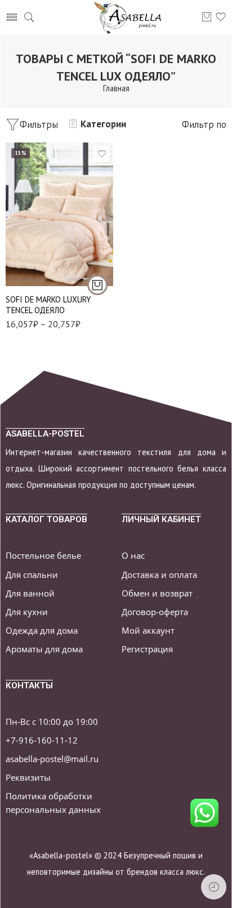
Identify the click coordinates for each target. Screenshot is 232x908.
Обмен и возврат (157, 593)
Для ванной (30, 593)
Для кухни (27, 612)
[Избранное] (101, 153)
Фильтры (39, 124)
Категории (103, 124)
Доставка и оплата (159, 574)
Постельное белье (43, 555)
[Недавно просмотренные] (213, 887)
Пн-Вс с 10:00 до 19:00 (52, 721)
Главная (116, 88)
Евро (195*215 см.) (37, 269)
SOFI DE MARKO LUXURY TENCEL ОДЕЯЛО (48, 304)
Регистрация (147, 649)
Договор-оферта (155, 612)
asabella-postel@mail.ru (52, 759)
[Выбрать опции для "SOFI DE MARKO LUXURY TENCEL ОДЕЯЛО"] (97, 285)
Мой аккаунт (148, 630)
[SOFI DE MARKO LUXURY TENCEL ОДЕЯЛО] (59, 214)
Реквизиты (28, 777)
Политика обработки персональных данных (53, 802)
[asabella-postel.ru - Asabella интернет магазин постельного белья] (131, 17)
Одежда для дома (42, 630)
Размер (18, 237)
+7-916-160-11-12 (42, 740)
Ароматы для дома (44, 649)
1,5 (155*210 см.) (37, 252)
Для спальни (32, 574)
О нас (133, 555)
